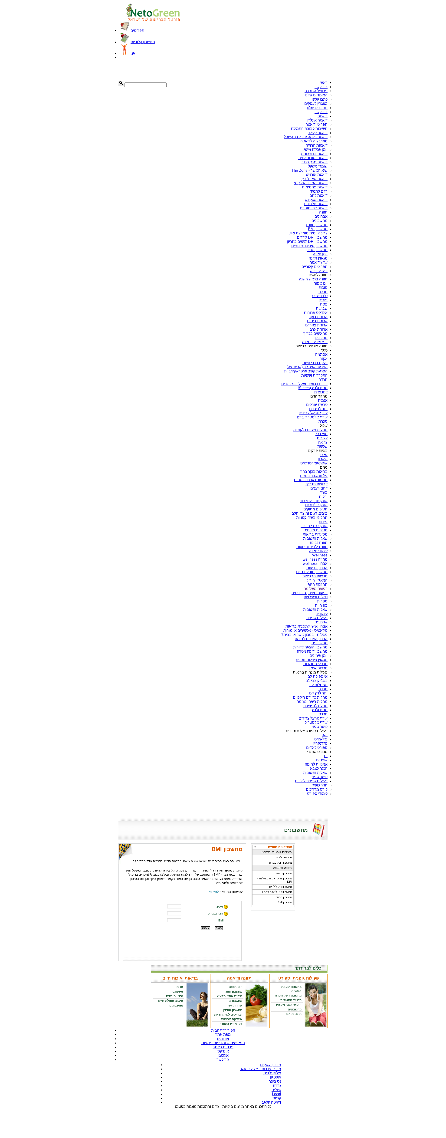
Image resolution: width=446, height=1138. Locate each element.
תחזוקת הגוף (318, 584)
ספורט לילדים (317, 748)
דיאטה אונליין (317, 120)
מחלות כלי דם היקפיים (310, 697)
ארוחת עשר (234, 1005)
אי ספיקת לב (318, 676)
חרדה (323, 380)
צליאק (323, 442)
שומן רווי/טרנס (316, 505)
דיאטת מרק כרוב (315, 162)
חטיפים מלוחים (316, 530)
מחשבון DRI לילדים (312, 237)
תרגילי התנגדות (315, 664)
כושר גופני (320, 727)
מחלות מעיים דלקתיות (310, 430)
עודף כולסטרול (316, 722)
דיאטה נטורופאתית (313, 158)
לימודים (322, 614)
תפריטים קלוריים (315, 267)
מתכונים (321, 338)
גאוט (324, 455)
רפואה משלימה (316, 589)
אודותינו (223, 1039)
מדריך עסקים (270, 1065)
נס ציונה (275, 1081)
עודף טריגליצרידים (313, 413)
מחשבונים (320, 221)
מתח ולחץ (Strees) (313, 388)
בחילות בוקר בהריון (313, 472)
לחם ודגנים (319, 488)
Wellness (320, 555)
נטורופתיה (299, 593)
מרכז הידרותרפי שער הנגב (260, 1069)
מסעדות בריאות (315, 534)
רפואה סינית (318, 593)
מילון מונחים (174, 996)
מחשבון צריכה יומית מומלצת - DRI (274, 880)
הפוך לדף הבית (223, 1030)
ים (326, 756)
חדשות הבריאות (315, 576)
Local (276, 1094)
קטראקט (321, 392)
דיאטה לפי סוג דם (314, 208)
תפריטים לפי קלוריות (228, 1014)
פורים (323, 300)
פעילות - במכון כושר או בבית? (304, 635)
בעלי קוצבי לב (317, 681)
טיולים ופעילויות (316, 597)
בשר (324, 492)
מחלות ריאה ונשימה (312, 702)
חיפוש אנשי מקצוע (289, 1004)
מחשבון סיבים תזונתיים (309, 246)
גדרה (277, 1086)
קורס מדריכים (317, 789)
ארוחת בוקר (318, 317)
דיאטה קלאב (318, 133)
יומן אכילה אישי (316, 149)
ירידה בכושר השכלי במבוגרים (304, 384)
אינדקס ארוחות (316, 313)
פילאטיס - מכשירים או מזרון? (305, 630)
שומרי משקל (318, 166)
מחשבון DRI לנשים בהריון (307, 241)
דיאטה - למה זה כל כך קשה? (306, 137)
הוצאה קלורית (284, 857)
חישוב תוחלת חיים (170, 1001)
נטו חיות (321, 605)
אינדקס (223, 1051)
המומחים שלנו (316, 95)
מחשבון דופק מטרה (312, 651)
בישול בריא (319, 271)
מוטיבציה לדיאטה (314, 141)
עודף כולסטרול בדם (312, 417)
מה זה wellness (315, 559)
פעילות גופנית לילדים (311, 781)
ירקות (323, 497)
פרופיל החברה (316, 91)
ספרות (322, 601)
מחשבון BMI (318, 229)
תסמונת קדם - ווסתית (311, 480)
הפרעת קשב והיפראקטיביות (306, 371)
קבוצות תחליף (316, 484)
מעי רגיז (321, 434)
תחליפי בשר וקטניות (312, 518)
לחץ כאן (213, 892)
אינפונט (177, 991)
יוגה (325, 735)
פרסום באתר (223, 1047)
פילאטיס (321, 739)
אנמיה (323, 400)
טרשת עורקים (317, 405)
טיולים (276, 1090)
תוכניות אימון (293, 1014)
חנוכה (323, 292)
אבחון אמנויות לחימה (311, 639)
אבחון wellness (315, 564)
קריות (276, 1098)
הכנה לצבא (319, 768)
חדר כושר (320, 785)
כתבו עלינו (320, 99)
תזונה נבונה (319, 543)
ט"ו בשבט (320, 296)
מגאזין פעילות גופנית (312, 660)
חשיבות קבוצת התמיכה (309, 129)
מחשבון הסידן (317, 250)
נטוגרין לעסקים (316, 103)
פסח (324, 304)
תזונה (323, 212)
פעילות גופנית (317, 618)
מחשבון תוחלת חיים (312, 572)
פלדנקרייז (320, 743)
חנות (180, 987)
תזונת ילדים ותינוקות (312, 547)
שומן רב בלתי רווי (314, 526)
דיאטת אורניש (317, 175)
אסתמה (321, 354)
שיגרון (323, 459)
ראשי (323, 83)
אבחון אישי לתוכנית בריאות (306, 626)
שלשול (322, 446)
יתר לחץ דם (318, 409)
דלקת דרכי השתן (315, 363)
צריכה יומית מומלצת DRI (308, 233)
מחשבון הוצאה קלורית (310, 647)
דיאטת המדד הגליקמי (311, 183)
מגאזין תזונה (318, 258)
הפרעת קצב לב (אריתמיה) (307, 367)
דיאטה (323, 116)
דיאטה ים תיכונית (314, 154)
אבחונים (321, 216)
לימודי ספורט (317, 794)
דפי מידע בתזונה (315, 342)
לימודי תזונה (318, 551)
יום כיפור (321, 283)
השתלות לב (318, 685)
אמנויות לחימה (316, 764)
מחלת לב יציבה (315, 706)
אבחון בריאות (317, 568)
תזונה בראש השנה (313, 279)
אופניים (322, 760)
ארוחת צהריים (316, 325)
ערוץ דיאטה (319, 262)
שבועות (322, 308)
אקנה (323, 359)
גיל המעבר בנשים (314, 476)
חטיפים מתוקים (315, 509)
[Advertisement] (141, 70)
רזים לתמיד (319, 191)
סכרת (323, 421)
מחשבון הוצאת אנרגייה (291, 989)
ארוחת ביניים (317, 321)
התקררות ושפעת (314, 375)
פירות (323, 522)
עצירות (322, 438)
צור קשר (321, 87)
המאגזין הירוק (317, 580)
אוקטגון (223, 1055)
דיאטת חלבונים (316, 204)
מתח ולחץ (320, 710)
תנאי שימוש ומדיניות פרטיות (223, 1043)
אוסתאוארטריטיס (314, 463)
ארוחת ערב (319, 329)
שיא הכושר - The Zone (310, 170)
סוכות (323, 287)
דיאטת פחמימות (315, 187)
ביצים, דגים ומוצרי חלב (310, 513)
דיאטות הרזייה (317, 145)
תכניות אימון (318, 668)
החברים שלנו (317, 108)
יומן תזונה (320, 254)
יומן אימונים (319, 656)
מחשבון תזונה (317, 225)
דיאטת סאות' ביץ (314, 179)
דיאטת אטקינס (316, 200)
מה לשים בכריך (315, 333)
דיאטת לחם (318, 195)
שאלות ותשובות (315, 538)
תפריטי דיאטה (316, 124)
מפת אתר (223, 1034)
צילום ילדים (272, 1073)
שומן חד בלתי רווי (314, 501)
